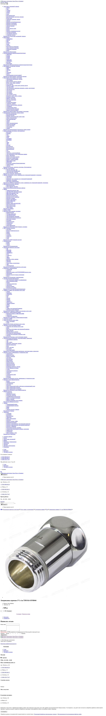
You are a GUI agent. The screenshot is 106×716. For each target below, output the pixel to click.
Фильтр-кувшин (10, 286)
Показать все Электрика (9, 434)
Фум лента (9, 348)
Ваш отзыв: (3, 630)
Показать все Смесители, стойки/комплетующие (15, 317)
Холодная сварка (10, 350)
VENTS (8, 45)
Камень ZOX (9, 202)
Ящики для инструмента (12, 110)
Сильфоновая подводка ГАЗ (13, 396)
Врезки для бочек (10, 356)
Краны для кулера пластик (12, 156)
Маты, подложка (10, 321)
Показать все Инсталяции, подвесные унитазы (14, 76)
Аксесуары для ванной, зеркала (11, 6)
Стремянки (9, 106)
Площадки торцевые (11, 49)
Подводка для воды (11, 395)
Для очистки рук (10, 89)
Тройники (8, 235)
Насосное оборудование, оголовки (11, 211)
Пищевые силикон (11, 394)
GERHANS (9, 294)
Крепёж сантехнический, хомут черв (15, 116)
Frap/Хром (8, 292)
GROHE (8, 70)
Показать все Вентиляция (9, 51)
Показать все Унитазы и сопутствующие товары (15, 337)
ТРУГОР (8, 261)
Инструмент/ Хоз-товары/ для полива (12, 77)
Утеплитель (9, 127)
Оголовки (8, 220)
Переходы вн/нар (10, 364)
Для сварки (9, 92)
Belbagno (8, 67)
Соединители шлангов (12, 370)
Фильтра (8, 375)
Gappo (7, 136)
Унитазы (8, 335)
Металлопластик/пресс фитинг (11, 184)
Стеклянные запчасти (11, 33)
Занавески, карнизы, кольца (13, 19)
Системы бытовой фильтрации (11, 278)
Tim (7, 296)
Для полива (9, 90)
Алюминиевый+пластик (12, 405)
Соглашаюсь (4, 711)
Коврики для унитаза (11, 24)
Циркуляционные (10, 225)
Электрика (6, 412)
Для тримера (9, 93)
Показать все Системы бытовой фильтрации (14, 289)
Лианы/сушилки (10, 25)
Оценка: (3, 633)
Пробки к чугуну (10, 382)
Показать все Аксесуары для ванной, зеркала (14, 36)
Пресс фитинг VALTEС (12, 186)
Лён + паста (9, 342)
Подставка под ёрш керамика (13, 333)
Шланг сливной (10, 399)
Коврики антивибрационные (13, 22)
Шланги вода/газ (7, 391)
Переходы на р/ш (10, 365)
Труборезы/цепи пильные (12, 108)
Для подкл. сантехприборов (13, 153)
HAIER (8, 57)
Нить (7, 346)
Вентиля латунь (10, 147)
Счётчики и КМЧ (7, 318)
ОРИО (8, 304)
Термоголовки (9, 164)
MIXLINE (8, 250)
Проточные (9, 63)
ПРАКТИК (9, 162)
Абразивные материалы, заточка (14, 79)
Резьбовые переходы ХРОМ (13, 366)
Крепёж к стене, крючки (12, 259)
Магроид (8, 260)
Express (8, 55)
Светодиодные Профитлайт (13, 171)
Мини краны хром (10, 160)
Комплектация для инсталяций (14, 75)
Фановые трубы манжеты (12, 309)
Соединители (9, 383)
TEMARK (8, 251)
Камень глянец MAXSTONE (13, 203)
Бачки (7, 327)
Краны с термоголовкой (12, 159)
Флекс (7, 50)
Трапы (8, 121)
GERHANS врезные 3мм (12, 190)
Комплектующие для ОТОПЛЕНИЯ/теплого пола (18, 272)
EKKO (8, 7)
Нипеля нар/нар (10, 362)
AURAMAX (9, 38)
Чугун (7, 276)
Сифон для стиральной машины (14, 308)
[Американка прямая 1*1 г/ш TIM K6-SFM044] (46, 597)
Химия (8, 128)
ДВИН (8, 257)
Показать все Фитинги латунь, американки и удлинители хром (19, 378)
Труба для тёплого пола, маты (10, 320)
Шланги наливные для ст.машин (14, 400)
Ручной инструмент (11, 102)
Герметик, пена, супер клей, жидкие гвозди (17, 85)
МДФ (7, 408)
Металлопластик (10, 185)
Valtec (7, 142)
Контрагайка (9, 359)
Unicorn (8, 298)
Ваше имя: (3, 624)
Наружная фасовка (11, 119)
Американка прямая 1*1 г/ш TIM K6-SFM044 (60, 509)
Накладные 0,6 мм (10, 204)
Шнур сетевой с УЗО (11, 432)
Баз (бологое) (9, 146)
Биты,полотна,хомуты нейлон (13, 81)
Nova (7, 295)
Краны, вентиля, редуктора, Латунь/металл (14, 130)
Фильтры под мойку (11, 287)
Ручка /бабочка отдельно (12, 368)
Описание (5, 617)
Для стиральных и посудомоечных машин (16, 154)
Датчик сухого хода (11, 213)
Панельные (9, 273)
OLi (7, 71)
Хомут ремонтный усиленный (13, 388)
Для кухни (9, 177)
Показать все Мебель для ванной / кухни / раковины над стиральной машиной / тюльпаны (25, 182)
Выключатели (9, 416)
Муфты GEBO (7, 210)
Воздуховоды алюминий (12, 46)
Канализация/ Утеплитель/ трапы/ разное (13, 112)
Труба (7, 237)
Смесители (9, 285)
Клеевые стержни (10, 97)
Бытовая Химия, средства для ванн (15, 16)
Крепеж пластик (10, 115)
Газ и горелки (9, 84)
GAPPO (8, 10)
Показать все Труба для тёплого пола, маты (14, 324)
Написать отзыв (26, 614)
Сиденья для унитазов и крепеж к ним (15, 334)
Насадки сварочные (11, 99)
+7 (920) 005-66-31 (5, 458)
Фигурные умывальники (12, 181)
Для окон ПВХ (10, 86)
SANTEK (8, 72)
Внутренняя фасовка (11, 114)
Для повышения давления (12, 216)
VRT (7, 143)
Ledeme (8, 11)
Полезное (8, 101)
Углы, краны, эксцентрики (12, 263)
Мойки (5, 189)
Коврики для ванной (11, 23)
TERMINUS (9, 252)
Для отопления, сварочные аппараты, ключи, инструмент (20, 88)
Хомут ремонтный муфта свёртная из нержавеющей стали (20, 386)
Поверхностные (10, 221)
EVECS (8, 42)
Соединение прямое (40, 509)
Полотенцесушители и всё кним (11, 247)
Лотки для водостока (11, 118)
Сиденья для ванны (11, 32)
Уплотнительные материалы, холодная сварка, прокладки (17, 338)
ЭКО (7, 264)
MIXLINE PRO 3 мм (11, 194)
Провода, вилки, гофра (12, 421)
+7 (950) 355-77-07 (5, 459)
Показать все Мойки (8, 208)
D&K (7, 68)
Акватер (8, 300)
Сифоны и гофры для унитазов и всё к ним (14, 290)
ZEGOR (8, 145)
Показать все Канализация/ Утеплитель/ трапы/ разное (16, 129)
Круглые (8, 62)
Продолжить (4, 634)
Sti (7, 141)
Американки (9, 353)
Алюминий (9, 269)
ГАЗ (7, 150)
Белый (8, 242)
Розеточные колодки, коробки (13, 427)
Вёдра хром (9, 18)
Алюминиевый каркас (11, 404)
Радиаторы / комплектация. (10, 268)
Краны (8, 232)
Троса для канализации (12, 123)
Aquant (8, 291)
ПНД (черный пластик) (9, 228)
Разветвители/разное (11, 422)
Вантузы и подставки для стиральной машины (17, 329)
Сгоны (8, 369)
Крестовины (9, 360)
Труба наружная (10, 125)
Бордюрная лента (10, 15)
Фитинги (8, 385)
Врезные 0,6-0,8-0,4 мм (12, 195)
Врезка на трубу (10, 355)
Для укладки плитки (11, 94)
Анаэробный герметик (12, 339)
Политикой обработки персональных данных (45, 714)
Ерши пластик (9, 330)
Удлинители (9, 431)
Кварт (7, 407)
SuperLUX (8, 59)
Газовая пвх (9, 392)
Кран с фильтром (10, 155)
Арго (7, 256)
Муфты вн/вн (9, 361)
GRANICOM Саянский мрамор (14, 191)
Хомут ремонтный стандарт (13, 387)
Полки (8, 27)
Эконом (8, 165)
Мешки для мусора (11, 98)
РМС (7, 307)
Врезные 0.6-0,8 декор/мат (12, 197)
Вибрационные (10, 212)
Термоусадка (9, 430)
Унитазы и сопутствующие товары (12, 325)
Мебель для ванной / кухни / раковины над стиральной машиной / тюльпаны (22, 175)
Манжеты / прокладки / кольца (13, 343)
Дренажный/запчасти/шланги (13, 217)
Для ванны (9, 176)
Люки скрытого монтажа (12, 48)
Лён (7, 340)
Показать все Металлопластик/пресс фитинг (14, 188)
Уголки (8, 373)
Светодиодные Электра (12, 172)
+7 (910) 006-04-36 (5, 457)
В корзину (9, 611)
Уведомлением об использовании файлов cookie (69, 714)
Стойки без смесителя (11, 316)
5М (7, 248)
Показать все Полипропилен (10, 246)
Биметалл (8, 270)
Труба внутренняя (10, 124)
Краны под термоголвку (12, 158)
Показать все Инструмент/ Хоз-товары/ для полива (15, 111)
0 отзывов (18, 614)
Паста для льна (10, 347)
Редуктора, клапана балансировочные (15, 163)
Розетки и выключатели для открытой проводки (18, 423)
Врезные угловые (10, 198)
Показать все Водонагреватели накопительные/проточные (17, 64)
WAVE (8, 73)
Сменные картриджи (11, 283)
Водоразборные (10, 149)
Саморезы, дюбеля (10, 103)
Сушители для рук (10, 35)
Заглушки (8, 229)
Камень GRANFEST (11, 199)
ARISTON (8, 54)
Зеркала (8, 20)
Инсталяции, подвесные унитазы (11, 66)
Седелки (8, 234)
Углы (7, 238)
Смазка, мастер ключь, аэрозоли (14, 105)
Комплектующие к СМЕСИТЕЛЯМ (15, 313)
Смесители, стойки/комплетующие (12, 312)
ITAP (7, 137)
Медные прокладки (11, 344)
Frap (7, 9)
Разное (8, 29)
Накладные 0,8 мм (10, 206)
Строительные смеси (11, 107)
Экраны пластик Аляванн (12, 409)
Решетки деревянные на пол (13, 31)
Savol (7, 14)
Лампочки (8, 417)
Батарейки (8, 414)
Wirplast (8, 299)
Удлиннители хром (11, 374)
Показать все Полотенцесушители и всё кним (14, 267)
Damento (8, 133)
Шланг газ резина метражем (13, 397)
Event (7, 44)
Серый (8, 245)
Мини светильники (11, 418)
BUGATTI (8, 132)
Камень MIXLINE (10, 200)
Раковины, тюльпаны (11, 180)
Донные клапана (10, 303)
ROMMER (9, 140)
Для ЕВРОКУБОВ (10, 215)
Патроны (8, 419)
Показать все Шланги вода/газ (10, 401)
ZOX (7, 254)
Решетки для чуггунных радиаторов (15, 274)
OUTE (8, 13)
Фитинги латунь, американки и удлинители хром (15, 352)
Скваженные (9, 222)
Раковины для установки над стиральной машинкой (19, 178)
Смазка (8, 120)
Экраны (5, 403)
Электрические (10, 265)
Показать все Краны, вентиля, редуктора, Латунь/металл (17, 167)
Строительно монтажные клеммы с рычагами (17, 429)
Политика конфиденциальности (8, 643)
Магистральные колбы (11, 281)
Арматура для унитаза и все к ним (14, 326)
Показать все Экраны (8, 410)
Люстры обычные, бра (11, 169)
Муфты (8, 233)
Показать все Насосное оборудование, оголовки (15, 226)
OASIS (8, 58)
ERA (7, 41)
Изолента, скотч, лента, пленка (14, 95)
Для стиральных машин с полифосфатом (16, 280)
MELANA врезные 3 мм (12, 193)
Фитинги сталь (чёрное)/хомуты (11, 379)
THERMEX (9, 60)
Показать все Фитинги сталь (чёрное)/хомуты (14, 390)
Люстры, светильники (8, 168)
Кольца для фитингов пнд (12, 230)
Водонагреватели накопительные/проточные (14, 53)
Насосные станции (11, 219)
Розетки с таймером (11, 426)
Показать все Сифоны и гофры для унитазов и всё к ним (17, 311)
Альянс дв (8, 255)
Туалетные (9, 224)
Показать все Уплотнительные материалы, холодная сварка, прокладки (21, 351)
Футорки (8, 377)
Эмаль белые (9, 207)
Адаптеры (8, 413)
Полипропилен (7, 241)
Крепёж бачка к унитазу (12, 331)
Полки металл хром (11, 28)
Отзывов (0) (6, 618)
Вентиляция (6, 37)
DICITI (8, 40)
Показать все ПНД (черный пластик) (12, 239)
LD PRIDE (9, 138)
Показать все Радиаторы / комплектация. (13, 277)
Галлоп (8, 151)
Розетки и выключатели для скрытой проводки (18, 425)
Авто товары (9, 80)
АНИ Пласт (9, 302)
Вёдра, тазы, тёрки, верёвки (13, 83)
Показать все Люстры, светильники (12, 173)
